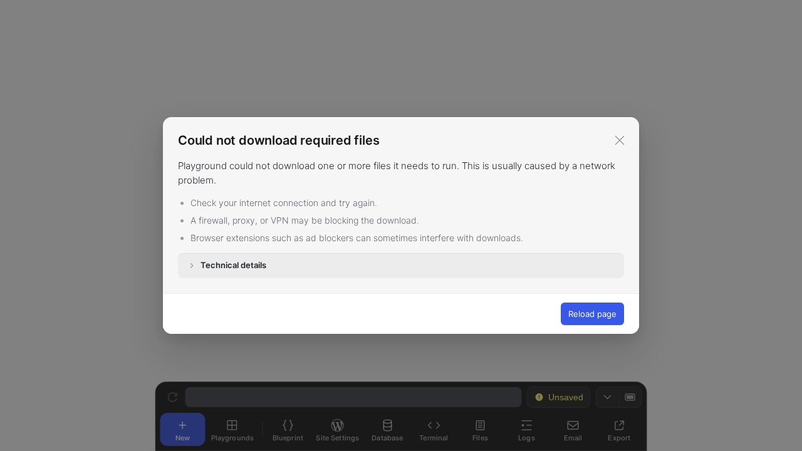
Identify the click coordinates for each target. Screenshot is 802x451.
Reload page (592, 314)
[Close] (619, 140)
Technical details (233, 265)
